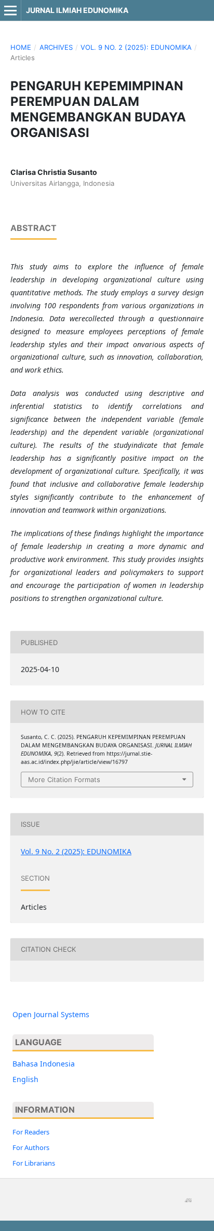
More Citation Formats (64, 779)
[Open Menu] (10, 10)
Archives (56, 47)
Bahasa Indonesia (43, 1064)
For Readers (30, 1132)
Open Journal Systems (50, 1014)
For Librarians (33, 1163)
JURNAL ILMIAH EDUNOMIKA (77, 10)
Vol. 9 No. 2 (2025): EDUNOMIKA (136, 47)
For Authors (30, 1147)
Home (20, 47)
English (25, 1079)
